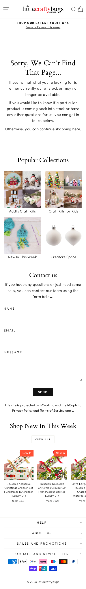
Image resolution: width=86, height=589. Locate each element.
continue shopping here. (60, 129)
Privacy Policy (22, 411)
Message (13, 352)
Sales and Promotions (42, 543)
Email (10, 330)
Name (9, 309)
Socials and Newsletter (42, 554)
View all (43, 439)
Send (43, 392)
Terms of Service (52, 411)
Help (42, 523)
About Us (42, 533)
